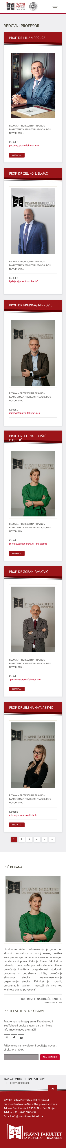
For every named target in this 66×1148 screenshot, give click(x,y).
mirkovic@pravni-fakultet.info (24, 413)
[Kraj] (52, 839)
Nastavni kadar (36, 1079)
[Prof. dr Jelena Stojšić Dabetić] (33, 910)
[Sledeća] (44, 839)
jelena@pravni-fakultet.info (23, 815)
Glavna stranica (13, 1079)
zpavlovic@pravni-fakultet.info (25, 679)
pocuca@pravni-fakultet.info (24, 145)
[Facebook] (14, 1037)
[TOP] (52, 1089)
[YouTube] (21, 1037)
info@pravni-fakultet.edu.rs (27, 1116)
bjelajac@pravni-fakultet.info (24, 281)
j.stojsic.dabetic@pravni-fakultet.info (28, 543)
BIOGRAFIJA (16, 155)
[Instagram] (7, 1037)
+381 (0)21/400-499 (24, 1112)
